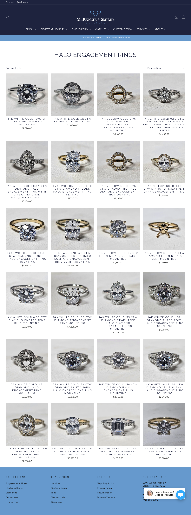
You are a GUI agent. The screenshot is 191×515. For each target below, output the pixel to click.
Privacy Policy (104, 488)
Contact (10, 2)
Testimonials (58, 497)
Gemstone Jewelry (53, 29)
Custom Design (122, 29)
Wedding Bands (14, 488)
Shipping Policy (105, 483)
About (159, 29)
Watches (101, 29)
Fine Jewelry (80, 29)
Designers (22, 2)
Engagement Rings (16, 483)
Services (142, 29)
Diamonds (11, 492)
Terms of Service (106, 497)
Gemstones (12, 497)
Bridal (30, 29)
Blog (53, 492)
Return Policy (104, 492)
